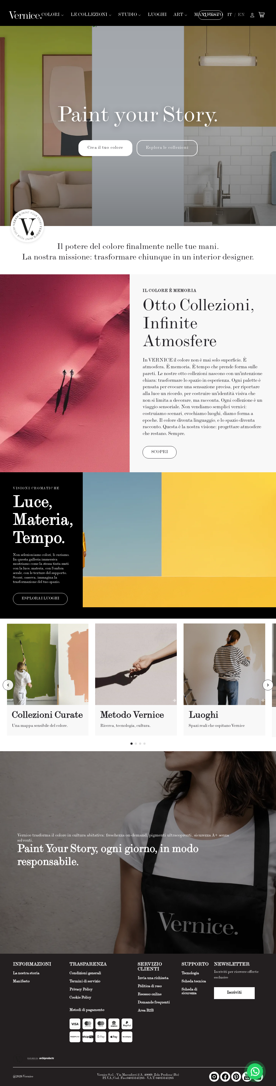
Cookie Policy (80, 998)
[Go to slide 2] (136, 744)
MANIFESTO (208, 15)
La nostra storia (26, 973)
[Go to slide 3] (140, 744)
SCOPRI (159, 452)
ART (178, 15)
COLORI (51, 15)
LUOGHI (157, 15)
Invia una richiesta (153, 978)
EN (241, 15)
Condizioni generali (85, 973)
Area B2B (146, 1011)
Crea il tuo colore (105, 148)
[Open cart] (261, 15)
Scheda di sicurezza (189, 991)
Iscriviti (234, 993)
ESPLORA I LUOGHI (40, 599)
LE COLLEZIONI (89, 15)
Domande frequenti (154, 1002)
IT (229, 15)
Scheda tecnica (194, 981)
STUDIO (127, 15)
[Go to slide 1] (131, 744)
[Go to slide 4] (144, 744)
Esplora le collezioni (167, 148)
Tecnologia (190, 973)
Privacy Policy (81, 989)
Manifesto (21, 981)
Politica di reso (150, 986)
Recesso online (149, 994)
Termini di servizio (85, 981)
